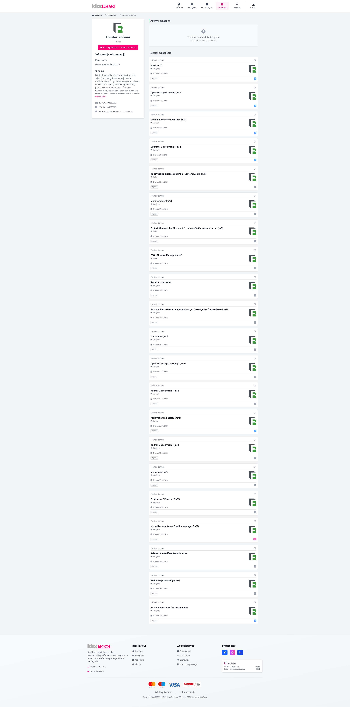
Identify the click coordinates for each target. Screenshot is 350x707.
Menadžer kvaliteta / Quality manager (175, 526)
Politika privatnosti (163, 692)
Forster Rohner (157, 60)
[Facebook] (225, 652)
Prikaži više (100, 96)
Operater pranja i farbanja (168, 363)
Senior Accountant (161, 282)
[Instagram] (232, 652)
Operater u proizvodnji (166, 92)
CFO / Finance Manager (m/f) (166, 255)
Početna (98, 15)
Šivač (156, 65)
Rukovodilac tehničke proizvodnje (169, 607)
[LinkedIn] (240, 652)
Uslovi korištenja (187, 692)
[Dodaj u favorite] (254, 60)
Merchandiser (161, 200)
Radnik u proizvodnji (165, 390)
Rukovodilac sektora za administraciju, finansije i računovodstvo (189, 309)
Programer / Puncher (165, 499)
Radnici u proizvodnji (165, 580)
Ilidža (155, 177)
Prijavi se (154, 78)
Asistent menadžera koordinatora (169, 553)
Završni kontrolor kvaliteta (168, 119)
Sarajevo (156, 69)
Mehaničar (159, 336)
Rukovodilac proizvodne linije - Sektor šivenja (178, 173)
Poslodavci (112, 15)
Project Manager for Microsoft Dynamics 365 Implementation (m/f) (187, 228)
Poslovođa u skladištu (166, 417)
